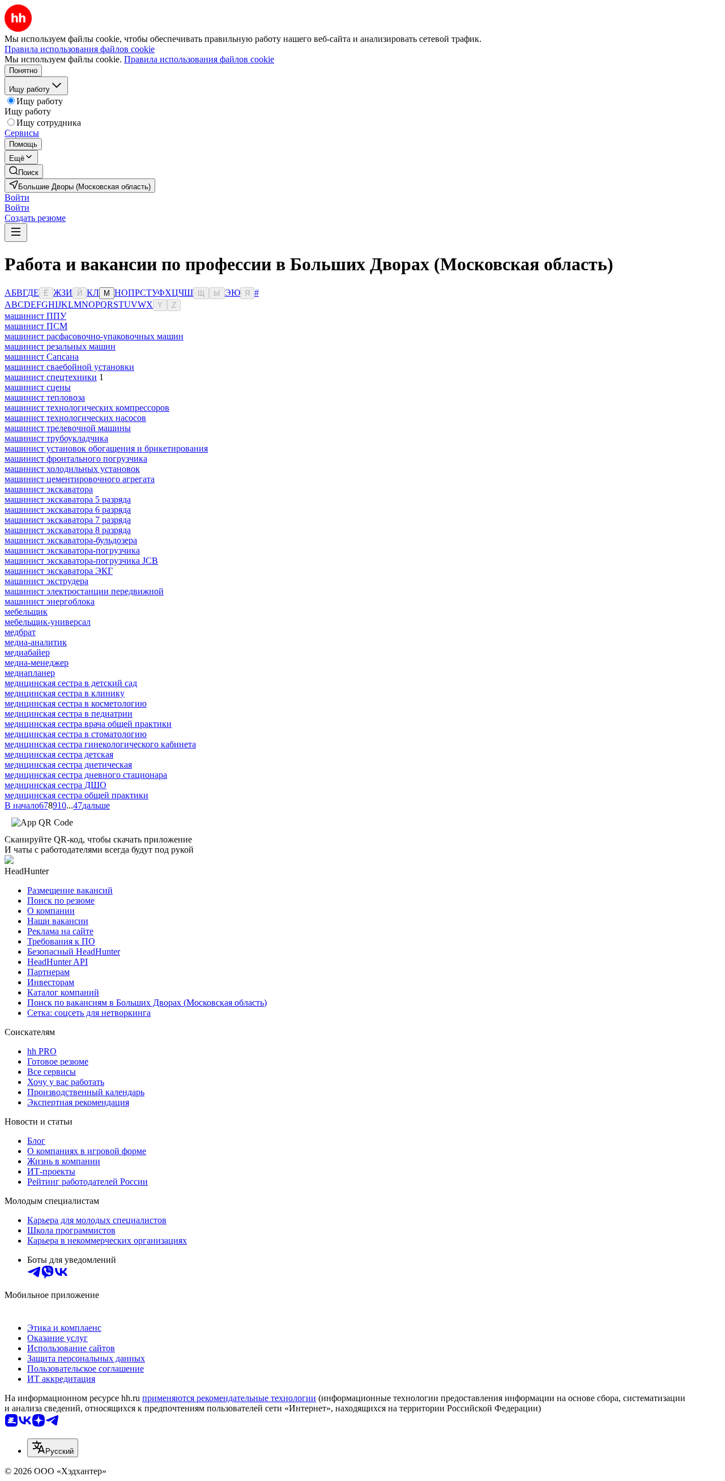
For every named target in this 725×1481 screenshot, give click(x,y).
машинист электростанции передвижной (84, 591)
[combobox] (52, 1448)
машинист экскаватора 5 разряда (68, 499)
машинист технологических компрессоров (87, 407)
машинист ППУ (35, 316)
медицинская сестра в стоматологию (76, 734)
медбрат (20, 632)
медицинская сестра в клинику (65, 693)
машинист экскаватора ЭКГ (59, 571)
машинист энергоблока (50, 601)
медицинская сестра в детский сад (71, 683)
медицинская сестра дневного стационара (86, 775)
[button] (17, 197)
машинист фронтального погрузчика (76, 458)
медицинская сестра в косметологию (76, 703)
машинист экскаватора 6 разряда (68, 509)
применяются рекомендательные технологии (229, 1398)
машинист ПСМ (36, 326)
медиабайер (27, 652)
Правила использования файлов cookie (199, 59)
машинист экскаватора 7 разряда (68, 520)
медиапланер (30, 673)
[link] (24, 171)
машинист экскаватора (49, 489)
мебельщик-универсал (48, 622)
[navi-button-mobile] (16, 232)
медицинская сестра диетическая (68, 764)
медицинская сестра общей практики (76, 795)
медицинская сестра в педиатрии (69, 713)
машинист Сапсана (42, 356)
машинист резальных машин (60, 346)
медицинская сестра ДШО (55, 785)
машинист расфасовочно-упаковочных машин (94, 336)
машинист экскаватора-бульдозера (71, 540)
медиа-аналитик (36, 642)
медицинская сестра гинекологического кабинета (100, 744)
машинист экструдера (46, 581)
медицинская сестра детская (59, 754)
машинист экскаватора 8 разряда (68, 530)
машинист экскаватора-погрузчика (72, 550)
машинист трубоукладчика (56, 438)
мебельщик (26, 611)
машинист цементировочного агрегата (80, 479)
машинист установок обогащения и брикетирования (106, 448)
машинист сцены (38, 387)
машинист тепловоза (45, 397)
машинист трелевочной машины (68, 428)
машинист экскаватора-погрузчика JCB (81, 560)
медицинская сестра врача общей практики (88, 724)
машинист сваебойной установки (69, 367)
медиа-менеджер (37, 662)
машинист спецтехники (51, 377)
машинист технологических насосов (75, 418)
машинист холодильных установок (72, 469)
